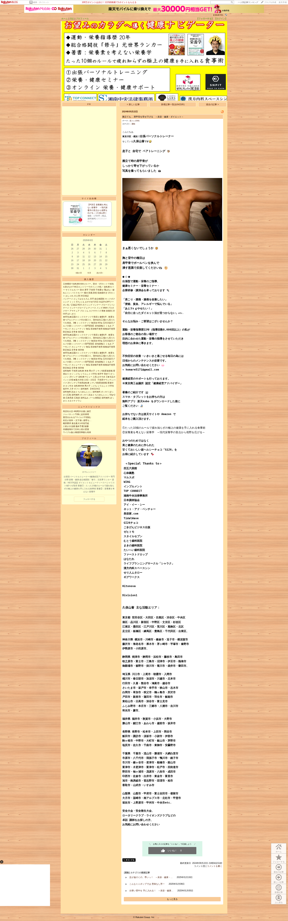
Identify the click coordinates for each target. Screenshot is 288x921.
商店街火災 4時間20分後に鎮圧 (77, 411)
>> (248, 2)
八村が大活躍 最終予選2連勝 (76, 426)
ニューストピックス (89, 407)
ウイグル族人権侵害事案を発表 (77, 432)
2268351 (218, 15)
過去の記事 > (212, 104)
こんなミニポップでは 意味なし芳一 (147, 884)
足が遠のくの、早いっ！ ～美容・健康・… (151, 877)
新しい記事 (279, 882)
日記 (72, 18)
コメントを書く (214, 866)
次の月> (99, 273)
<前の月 (78, 273)
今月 (89, 273)
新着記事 (279, 892)
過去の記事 (279, 872)
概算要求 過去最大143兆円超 (76, 423)
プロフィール (82, 18)
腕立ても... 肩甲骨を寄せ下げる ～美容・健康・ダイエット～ (153, 117)
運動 (133, 124)
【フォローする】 (205, 18)
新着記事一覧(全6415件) (172, 104)
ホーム (64, 18)
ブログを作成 (270, 2)
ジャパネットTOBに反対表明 (76, 414)
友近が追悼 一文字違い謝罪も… (77, 420)
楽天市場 (283, 2)
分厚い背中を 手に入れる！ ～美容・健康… (151, 890)
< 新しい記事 (133, 104)
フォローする (279, 862)
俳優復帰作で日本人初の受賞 (76, 429)
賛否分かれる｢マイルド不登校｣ (77, 417)
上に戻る (279, 902)
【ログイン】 (220, 18)
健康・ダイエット (41, 2)
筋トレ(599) (135, 121)
